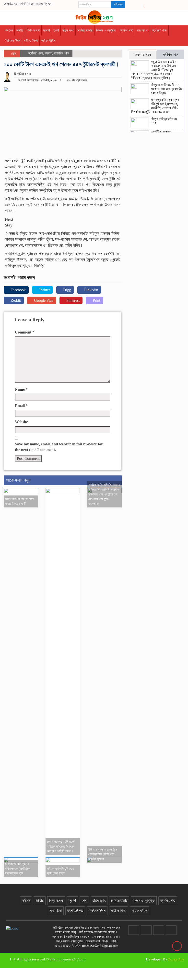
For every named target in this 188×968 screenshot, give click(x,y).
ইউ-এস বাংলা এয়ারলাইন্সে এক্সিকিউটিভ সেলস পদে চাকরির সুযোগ (102, 854)
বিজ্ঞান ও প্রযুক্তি (106, 30)
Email (21, 406)
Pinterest (72, 300)
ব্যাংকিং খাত (126, 30)
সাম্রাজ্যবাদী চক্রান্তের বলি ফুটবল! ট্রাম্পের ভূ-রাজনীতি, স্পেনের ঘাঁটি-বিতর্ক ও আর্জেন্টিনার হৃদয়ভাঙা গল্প (155, 106)
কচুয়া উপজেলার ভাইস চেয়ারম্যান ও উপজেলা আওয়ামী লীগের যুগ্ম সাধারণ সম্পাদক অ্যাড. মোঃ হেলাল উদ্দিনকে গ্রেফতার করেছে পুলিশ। (153, 70)
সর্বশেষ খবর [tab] (143, 54)
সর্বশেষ (9, 30)
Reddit (15, 300)
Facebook (18, 290)
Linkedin (90, 290)
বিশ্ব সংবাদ (33, 30)
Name (21, 389)
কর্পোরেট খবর (159, 30)
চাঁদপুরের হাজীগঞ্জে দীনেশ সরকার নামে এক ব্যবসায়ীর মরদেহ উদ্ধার (166, 89)
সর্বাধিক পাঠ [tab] (170, 54)
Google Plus (43, 300)
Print (96, 300)
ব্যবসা (46, 30)
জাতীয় (19, 30)
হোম (13, 53)
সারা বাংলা (142, 30)
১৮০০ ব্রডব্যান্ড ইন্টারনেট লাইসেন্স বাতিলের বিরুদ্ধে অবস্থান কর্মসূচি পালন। (61, 846)
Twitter (44, 290)
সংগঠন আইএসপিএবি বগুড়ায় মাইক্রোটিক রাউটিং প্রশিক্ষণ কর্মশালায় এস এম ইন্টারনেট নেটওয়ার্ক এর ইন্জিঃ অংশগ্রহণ (104, 494)
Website (21, 422)
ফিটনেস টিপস (12, 41)
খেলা (56, 30)
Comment (24, 332)
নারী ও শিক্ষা (31, 41)
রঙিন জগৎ (68, 30)
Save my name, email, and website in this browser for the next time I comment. (59, 447)
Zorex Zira (176, 959)
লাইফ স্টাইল (48, 41)
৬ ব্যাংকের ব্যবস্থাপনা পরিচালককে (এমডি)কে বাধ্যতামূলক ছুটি (17, 868)
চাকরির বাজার (85, 30)
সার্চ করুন (118, 4)
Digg (66, 290)
